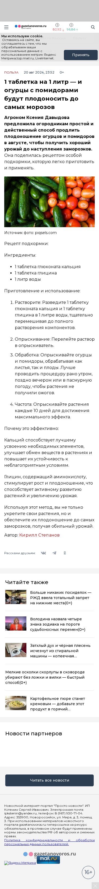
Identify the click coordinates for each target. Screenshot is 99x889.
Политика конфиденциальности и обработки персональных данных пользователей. (49, 842)
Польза (11, 72)
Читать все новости (49, 780)
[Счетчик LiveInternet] (15, 887)
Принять (80, 55)
